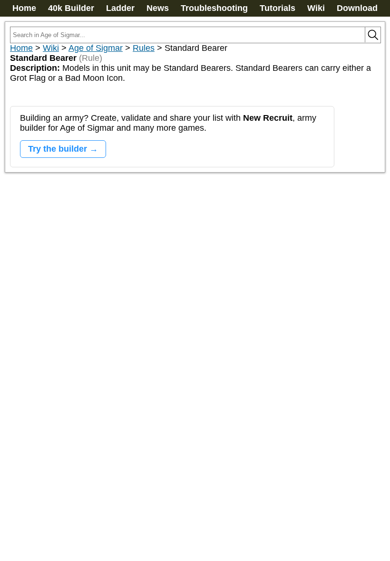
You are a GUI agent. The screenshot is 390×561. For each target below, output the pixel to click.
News (157, 8)
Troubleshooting (214, 8)
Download (357, 8)
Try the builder (57, 149)
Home (24, 8)
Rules (144, 48)
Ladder (120, 8)
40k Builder (71, 8)
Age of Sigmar (95, 48)
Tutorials (277, 8)
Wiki (316, 8)
